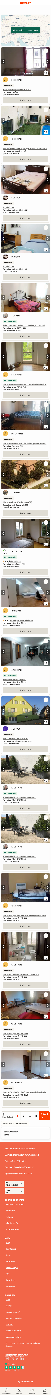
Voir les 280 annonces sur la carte (25, 30)
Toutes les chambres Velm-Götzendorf (20, 1149)
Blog (8, 1243)
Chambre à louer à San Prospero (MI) (17, 502)
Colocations (10, 1211)
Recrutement (11, 1249)
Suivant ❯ (44, 1116)
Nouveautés (10, 1286)
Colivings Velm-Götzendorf (15, 1161)
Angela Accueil (8, 207)
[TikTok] (17, 1358)
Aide (8, 1300)
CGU (7, 1274)
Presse (8, 1255)
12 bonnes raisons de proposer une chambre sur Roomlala (23, 1344)
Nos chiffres (10, 1280)
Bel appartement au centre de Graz (17, 90)
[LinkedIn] (22, 1358)
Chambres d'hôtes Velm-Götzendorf (19, 1167)
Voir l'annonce (25, 100)
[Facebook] (6, 1358)
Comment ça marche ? (14, 1318)
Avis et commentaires (13, 1337)
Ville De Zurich (15, 561)
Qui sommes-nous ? (13, 1312)
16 (36, 1115)
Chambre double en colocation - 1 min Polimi (21, 974)
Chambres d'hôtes (12, 1223)
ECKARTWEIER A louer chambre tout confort (19, 797)
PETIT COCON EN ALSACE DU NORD (15, 739)
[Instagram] (12, 1358)
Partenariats (10, 1261)
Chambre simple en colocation (15, 1033)
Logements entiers (13, 1229)
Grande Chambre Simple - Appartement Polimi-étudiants (25, 1092)
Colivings (9, 1217)
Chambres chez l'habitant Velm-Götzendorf (22, 1155)
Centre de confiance (13, 1331)
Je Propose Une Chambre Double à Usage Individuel (24, 325)
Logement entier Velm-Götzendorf (19, 1174)
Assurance (9, 1324)
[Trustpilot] (14, 1371)
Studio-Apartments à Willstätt (21, 620)
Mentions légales (12, 1268)
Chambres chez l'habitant (15, 1204)
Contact (9, 1306)
